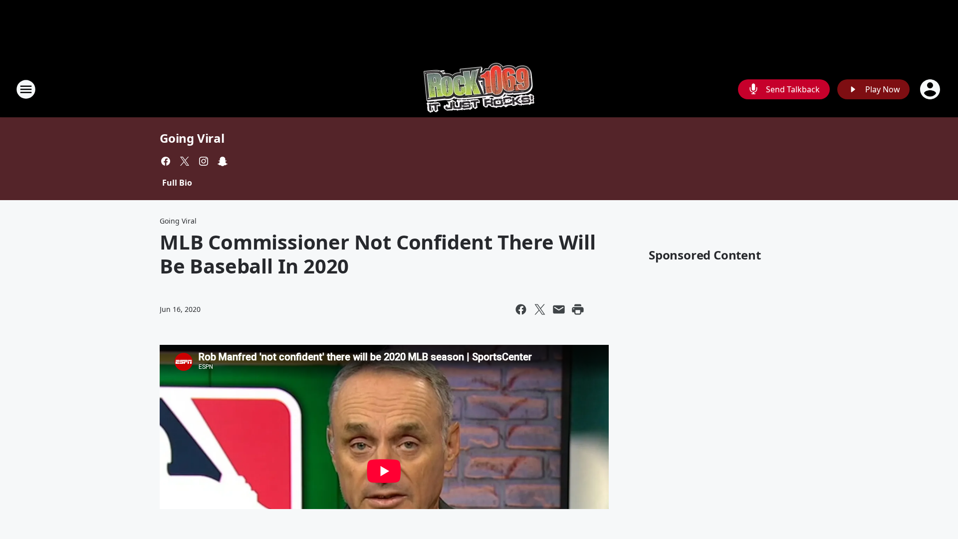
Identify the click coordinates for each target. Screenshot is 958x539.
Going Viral (192, 138)
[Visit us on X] (185, 161)
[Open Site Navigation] (26, 89)
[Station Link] (479, 89)
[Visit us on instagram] (204, 161)
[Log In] (931, 89)
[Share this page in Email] (559, 309)
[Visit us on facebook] (166, 161)
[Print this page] (578, 309)
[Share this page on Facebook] (521, 309)
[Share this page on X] (540, 309)
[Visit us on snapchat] (223, 161)
